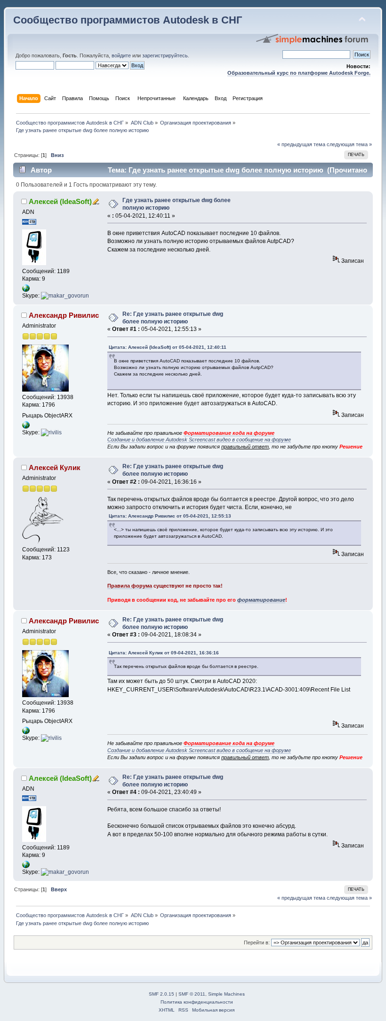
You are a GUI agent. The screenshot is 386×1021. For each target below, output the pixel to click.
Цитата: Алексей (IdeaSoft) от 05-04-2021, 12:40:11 (167, 347)
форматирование (261, 600)
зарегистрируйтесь (165, 55)
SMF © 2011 (191, 994)
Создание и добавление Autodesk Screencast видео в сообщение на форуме (199, 439)
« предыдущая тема (301, 144)
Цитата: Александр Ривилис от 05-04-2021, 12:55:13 (170, 515)
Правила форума (129, 586)
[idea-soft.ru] (26, 290)
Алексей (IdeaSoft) (60, 201)
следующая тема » (349, 144)
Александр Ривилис (64, 315)
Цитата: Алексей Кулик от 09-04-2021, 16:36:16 (164, 652)
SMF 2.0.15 (161, 994)
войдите (121, 55)
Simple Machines (226, 994)
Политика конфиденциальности (197, 1002)
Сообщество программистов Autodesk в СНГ (127, 20)
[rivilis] (51, 432)
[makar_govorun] (65, 295)
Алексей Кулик (54, 467)
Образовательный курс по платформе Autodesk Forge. (298, 73)
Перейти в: (257, 942)
